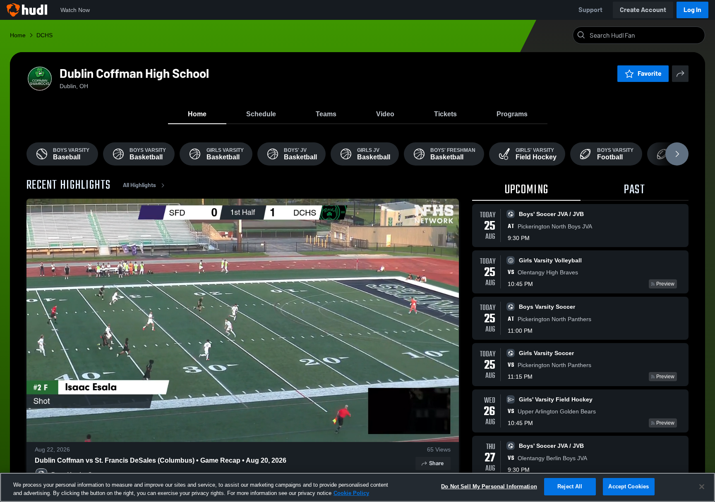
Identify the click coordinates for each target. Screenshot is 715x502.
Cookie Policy (351, 493)
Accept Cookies (628, 486)
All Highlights (139, 185)
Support (590, 9)
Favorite (650, 73)
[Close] (702, 487)
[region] (357, 487)
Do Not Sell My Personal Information (489, 486)
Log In (692, 9)
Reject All (569, 486)
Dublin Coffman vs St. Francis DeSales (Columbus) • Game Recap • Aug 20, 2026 (160, 460)
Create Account (643, 9)
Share (436, 463)
